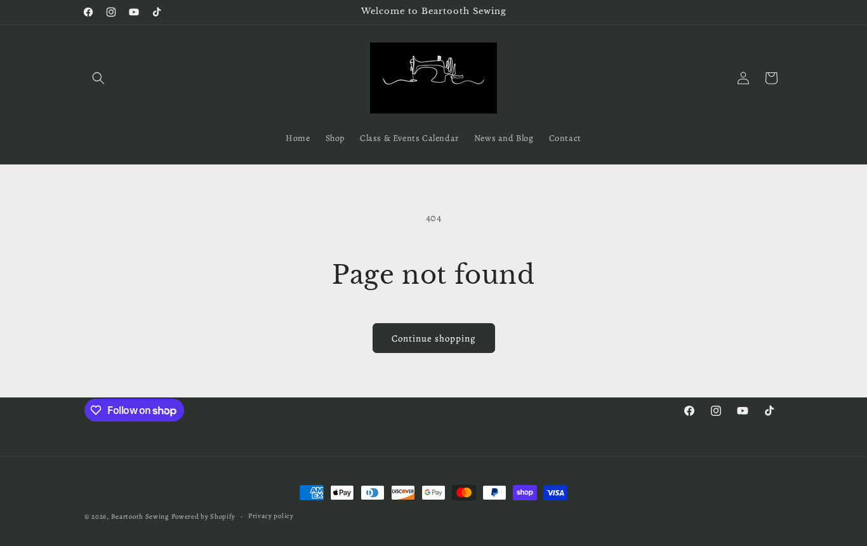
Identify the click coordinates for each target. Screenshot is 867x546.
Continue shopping (434, 338)
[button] (98, 78)
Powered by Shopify (203, 516)
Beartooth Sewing (140, 516)
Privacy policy (271, 516)
